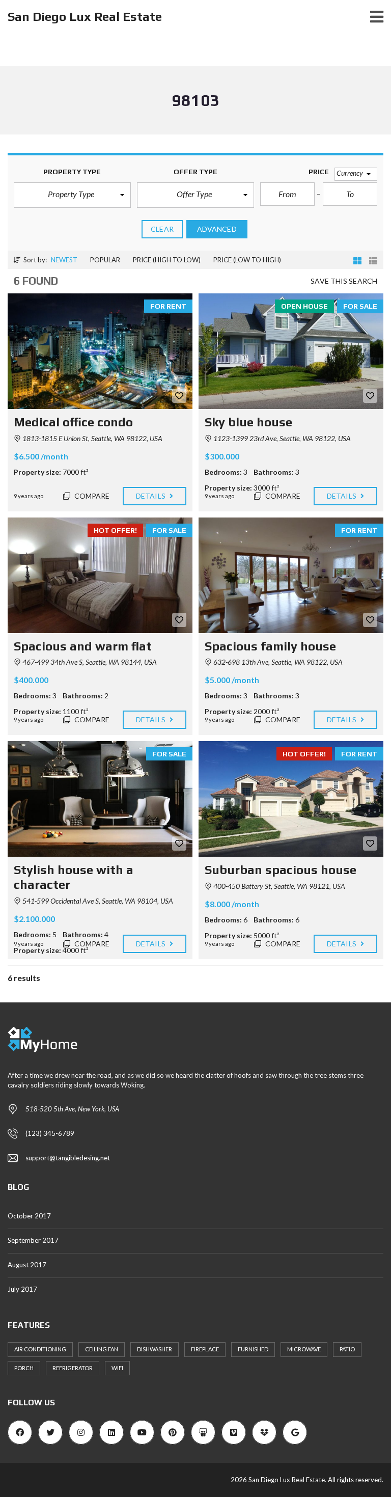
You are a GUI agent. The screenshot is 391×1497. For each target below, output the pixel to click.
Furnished (253, 1349)
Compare (91, 496)
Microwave (304, 1349)
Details (151, 496)
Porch (24, 1368)
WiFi (117, 1368)
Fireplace (205, 1349)
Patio (347, 1349)
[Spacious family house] (291, 575)
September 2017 (33, 1240)
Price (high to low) (167, 260)
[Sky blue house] (291, 351)
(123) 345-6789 (49, 1133)
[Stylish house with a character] (100, 799)
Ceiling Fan (101, 1349)
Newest (64, 260)
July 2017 (22, 1289)
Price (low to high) (247, 260)
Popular (105, 260)
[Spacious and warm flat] (100, 575)
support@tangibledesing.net (67, 1158)
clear (162, 229)
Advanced (217, 229)
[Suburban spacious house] (291, 799)
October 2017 (29, 1216)
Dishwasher (154, 1349)
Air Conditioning (40, 1349)
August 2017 (27, 1265)
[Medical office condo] (100, 351)
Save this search (344, 281)
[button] (72, 195)
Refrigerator (72, 1368)
